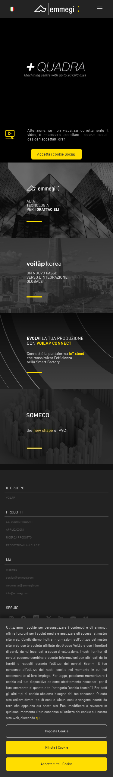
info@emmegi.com (17, 593)
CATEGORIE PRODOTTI (19, 521)
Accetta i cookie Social (56, 154)
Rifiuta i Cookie (56, 747)
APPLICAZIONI (15, 529)
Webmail (11, 569)
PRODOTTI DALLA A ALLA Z (22, 545)
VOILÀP (10, 497)
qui (38, 718)
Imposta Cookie (56, 731)
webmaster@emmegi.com (22, 585)
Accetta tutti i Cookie (57, 764)
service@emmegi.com (19, 577)
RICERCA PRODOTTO (19, 537)
